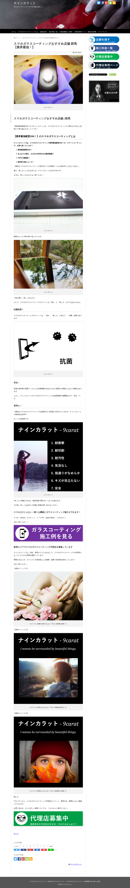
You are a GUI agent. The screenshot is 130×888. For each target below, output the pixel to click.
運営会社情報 (92, 32)
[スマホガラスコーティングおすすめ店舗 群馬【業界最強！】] (37, 850)
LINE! (51, 846)
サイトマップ (102, 32)
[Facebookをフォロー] (102, 2)
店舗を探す (43, 32)
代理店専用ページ (80, 32)
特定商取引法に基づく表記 (92, 881)
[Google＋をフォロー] (106, 2)
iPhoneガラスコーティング (56, 881)
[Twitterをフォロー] (98, 2)
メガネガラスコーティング (74, 881)
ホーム (14, 32)
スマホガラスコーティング (38, 881)
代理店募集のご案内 (66, 32)
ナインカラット (25, 3)
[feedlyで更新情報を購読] (110, 2)
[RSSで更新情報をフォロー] (114, 2)
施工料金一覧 (53, 32)
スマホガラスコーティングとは (28, 32)
